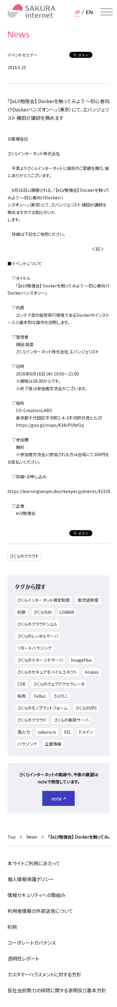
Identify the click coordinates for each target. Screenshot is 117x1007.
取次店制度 (88, 600)
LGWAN (66, 612)
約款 (21, 612)
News (31, 837)
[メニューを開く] (106, 12)
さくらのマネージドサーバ (40, 660)
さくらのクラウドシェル (37, 624)
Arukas (92, 672)
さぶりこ (60, 696)
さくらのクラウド (24, 556)
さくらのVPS (86, 708)
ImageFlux (81, 660)
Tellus (40, 696)
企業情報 (53, 744)
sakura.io (47, 732)
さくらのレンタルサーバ (37, 636)
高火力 (23, 732)
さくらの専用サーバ (71, 720)
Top (12, 837)
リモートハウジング (34, 648)
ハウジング (27, 744)
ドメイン (86, 732)
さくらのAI (43, 612)
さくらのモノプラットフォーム (42, 708)
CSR (21, 684)
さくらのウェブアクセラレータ (59, 684)
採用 (21, 696)
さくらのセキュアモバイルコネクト (47, 672)
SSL (67, 732)
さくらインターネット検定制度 (43, 600)
